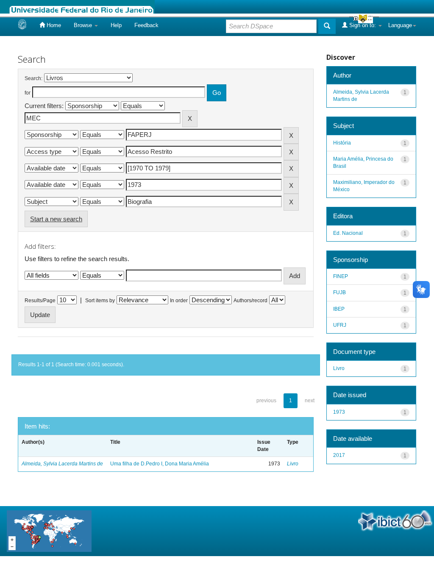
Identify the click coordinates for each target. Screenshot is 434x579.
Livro (292, 464)
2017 (339, 455)
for (28, 93)
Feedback (146, 25)
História (342, 143)
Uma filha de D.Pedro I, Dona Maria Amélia (159, 464)
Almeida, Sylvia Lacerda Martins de (62, 464)
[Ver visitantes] (49, 530)
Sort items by (100, 300)
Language (400, 25)
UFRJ (339, 325)
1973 (339, 412)
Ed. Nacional (348, 233)
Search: (33, 78)
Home (53, 25)
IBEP (339, 309)
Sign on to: (363, 25)
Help (116, 25)
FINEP (340, 276)
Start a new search (56, 219)
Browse (84, 25)
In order (179, 300)
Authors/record (250, 300)
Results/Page (40, 300)
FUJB (339, 292)
